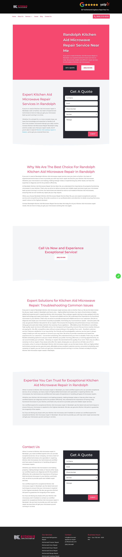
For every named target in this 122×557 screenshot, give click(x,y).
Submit (92, 134)
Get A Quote (69, 68)
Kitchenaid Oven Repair (49, 545)
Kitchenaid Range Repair (50, 553)
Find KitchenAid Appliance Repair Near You (96, 10)
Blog (41, 16)
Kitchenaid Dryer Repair (50, 548)
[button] (118, 276)
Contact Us (48, 16)
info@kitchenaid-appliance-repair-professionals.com (71, 540)
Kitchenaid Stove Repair (50, 550)
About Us (20, 16)
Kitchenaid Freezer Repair (50, 542)
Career (36, 16)
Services (27, 16)
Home (14, 16)
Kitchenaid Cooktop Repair (50, 556)
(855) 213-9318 (102, 16)
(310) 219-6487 (69, 544)
